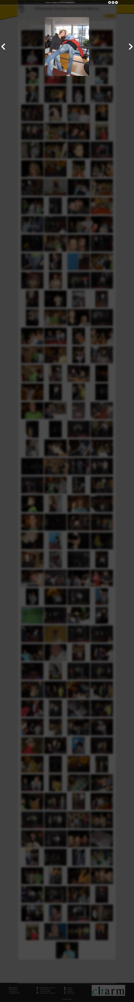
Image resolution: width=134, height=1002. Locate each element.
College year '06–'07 (57, 2)
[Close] (116, 2)
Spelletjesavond (70, 2)
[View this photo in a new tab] (113, 2)
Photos (48, 2)
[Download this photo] (109, 2)
